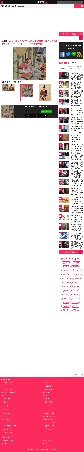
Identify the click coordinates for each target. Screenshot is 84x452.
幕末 (79, 275)
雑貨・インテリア (9, 392)
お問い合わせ (49, 419)
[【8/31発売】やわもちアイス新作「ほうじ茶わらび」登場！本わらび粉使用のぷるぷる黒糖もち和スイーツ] (64, 200)
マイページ (7, 423)
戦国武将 (76, 267)
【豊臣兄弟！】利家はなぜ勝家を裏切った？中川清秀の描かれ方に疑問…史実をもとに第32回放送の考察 (77, 122)
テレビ (79, 279)
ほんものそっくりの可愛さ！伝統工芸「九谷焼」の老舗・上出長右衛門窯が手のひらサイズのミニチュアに (77, 238)
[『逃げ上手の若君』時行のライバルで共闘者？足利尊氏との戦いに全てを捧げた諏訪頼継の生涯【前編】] (64, 102)
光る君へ (76, 306)
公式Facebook (62, 54)
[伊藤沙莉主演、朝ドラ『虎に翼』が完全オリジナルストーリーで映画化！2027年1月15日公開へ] (64, 129)
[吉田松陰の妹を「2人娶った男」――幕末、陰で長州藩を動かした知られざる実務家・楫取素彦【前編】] (64, 227)
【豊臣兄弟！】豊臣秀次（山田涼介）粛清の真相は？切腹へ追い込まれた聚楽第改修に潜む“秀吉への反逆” (77, 177)
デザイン (75, 290)
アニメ (67, 267)
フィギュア (76, 298)
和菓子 (47, 395)
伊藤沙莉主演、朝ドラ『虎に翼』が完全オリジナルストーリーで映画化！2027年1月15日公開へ (77, 131)
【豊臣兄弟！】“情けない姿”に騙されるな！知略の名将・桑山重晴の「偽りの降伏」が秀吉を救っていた (77, 78)
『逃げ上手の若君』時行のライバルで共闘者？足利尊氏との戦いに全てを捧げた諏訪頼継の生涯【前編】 (77, 105)
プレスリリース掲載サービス (72, 34)
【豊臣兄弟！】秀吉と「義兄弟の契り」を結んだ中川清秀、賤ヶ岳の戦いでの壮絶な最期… (77, 211)
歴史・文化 (48, 402)
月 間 (79, 68)
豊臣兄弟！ (75, 294)
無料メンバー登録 (50, 423)
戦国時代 (76, 259)
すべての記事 (8, 383)
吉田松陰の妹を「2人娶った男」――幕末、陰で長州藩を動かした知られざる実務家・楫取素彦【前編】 (77, 229)
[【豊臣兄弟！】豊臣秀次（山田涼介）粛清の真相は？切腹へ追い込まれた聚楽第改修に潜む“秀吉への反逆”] (64, 173)
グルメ (6, 395)
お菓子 (72, 275)
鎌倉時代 (76, 302)
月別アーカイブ (49, 426)
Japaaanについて (50, 416)
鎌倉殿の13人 (76, 310)
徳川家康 (76, 286)
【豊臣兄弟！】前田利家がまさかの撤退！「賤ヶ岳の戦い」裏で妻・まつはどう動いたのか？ (77, 167)
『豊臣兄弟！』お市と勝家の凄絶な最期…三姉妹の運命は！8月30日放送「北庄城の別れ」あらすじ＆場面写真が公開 (77, 248)
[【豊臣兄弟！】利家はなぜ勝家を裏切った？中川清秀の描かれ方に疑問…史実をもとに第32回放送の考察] (64, 120)
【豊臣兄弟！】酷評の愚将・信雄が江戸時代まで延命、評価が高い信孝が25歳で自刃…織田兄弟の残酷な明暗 (77, 150)
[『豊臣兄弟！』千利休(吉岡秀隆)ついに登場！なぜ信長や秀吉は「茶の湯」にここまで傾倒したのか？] (64, 191)
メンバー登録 (79, 6)
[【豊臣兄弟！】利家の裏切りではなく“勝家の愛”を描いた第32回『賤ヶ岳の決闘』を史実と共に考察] (64, 182)
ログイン (71, 6)
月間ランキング (9, 432)
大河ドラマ (66, 263)
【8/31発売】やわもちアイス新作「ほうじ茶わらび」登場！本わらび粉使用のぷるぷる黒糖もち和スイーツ (77, 203)
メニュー (2, 2)
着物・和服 (48, 389)
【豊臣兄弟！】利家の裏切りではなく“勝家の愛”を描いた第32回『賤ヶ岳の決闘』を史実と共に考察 (77, 185)
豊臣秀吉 (66, 298)
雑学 (64, 275)
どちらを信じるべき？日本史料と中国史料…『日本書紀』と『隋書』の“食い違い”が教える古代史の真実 (77, 113)
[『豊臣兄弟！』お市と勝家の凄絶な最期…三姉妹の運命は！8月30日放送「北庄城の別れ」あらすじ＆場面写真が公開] (64, 244)
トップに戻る (78, 374)
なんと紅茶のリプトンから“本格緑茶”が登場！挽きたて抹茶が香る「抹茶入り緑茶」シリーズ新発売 (77, 220)
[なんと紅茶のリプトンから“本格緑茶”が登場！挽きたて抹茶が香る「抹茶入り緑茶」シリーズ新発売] (64, 218)
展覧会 (67, 302)
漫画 (63, 279)
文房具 (66, 294)
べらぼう (67, 282)
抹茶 (66, 290)
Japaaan (42, 2)
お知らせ (6, 416)
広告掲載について (9, 419)
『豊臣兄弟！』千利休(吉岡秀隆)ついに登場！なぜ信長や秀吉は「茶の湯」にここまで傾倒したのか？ (77, 193)
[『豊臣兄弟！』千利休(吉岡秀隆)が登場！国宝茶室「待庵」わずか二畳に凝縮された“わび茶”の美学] (64, 138)
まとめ (47, 383)
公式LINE (73, 54)
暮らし (6, 402)
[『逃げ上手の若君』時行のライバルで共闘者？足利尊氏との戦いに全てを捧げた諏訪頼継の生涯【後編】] (64, 155)
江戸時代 (67, 259)
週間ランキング (49, 429)
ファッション (8, 389)
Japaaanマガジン (50, 413)
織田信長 (76, 282)
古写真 (6, 405)
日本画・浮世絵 (49, 386)
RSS (79, 54)
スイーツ (78, 271)
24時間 (62, 68)
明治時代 (67, 286)
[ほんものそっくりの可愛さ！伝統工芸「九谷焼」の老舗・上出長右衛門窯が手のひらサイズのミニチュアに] (64, 235)
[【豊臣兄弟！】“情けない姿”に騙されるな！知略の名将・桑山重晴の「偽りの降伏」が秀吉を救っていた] (64, 75)
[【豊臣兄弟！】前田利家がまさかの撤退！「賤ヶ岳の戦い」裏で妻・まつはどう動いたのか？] (64, 164)
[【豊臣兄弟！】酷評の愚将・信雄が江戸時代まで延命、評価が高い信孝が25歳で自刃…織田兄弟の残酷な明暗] (64, 147)
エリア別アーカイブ (10, 426)
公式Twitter (68, 54)
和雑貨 (47, 392)
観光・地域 (7, 399)
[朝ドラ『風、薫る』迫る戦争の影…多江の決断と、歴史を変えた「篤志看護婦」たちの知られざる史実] (64, 84)
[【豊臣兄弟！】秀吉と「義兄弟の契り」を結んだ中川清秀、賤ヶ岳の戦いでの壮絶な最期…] (64, 209)
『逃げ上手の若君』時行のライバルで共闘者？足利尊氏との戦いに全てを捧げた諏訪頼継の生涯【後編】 (77, 158)
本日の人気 (7, 429)
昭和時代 (67, 306)
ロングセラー (67, 271)
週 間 (71, 68)
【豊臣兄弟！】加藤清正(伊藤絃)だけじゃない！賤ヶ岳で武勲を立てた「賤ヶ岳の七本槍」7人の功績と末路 (77, 97)
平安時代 (77, 263)
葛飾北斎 (65, 310)
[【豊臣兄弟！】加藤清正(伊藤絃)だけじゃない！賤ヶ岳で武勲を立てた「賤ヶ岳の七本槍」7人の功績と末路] (64, 93)
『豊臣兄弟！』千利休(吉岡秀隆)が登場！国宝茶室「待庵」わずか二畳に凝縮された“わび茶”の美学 (77, 140)
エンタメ (47, 399)
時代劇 (71, 279)
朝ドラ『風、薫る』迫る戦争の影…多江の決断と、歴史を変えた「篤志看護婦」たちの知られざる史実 (77, 88)
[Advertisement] (17, 23)
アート (6, 386)
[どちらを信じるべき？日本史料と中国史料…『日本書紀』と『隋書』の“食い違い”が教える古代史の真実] (64, 111)
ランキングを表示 (70, 252)
